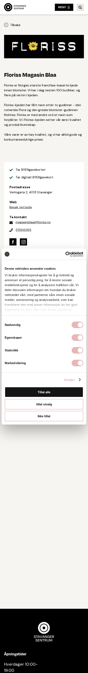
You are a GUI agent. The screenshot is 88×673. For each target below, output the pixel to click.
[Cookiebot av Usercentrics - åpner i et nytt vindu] (65, 254)
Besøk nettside (20, 207)
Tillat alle (44, 392)
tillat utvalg (44, 404)
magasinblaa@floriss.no (33, 222)
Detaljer (69, 379)
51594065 (23, 230)
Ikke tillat (44, 416)
